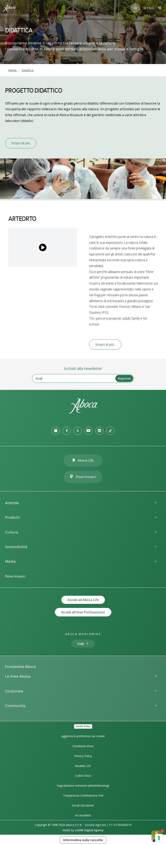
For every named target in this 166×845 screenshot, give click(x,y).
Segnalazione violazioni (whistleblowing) (83, 785)
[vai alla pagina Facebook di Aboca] (67, 431)
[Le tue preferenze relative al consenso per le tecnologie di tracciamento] (159, 838)
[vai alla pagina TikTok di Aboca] (110, 431)
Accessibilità (83, 815)
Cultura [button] (11, 532)
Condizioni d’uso (83, 746)
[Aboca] (9, 8)
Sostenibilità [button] (16, 546)
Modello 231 (83, 766)
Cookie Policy (83, 726)
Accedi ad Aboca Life (83, 600)
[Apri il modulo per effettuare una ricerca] (135, 8)
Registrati (124, 378)
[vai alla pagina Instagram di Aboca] (56, 431)
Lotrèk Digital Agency (89, 830)
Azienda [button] (12, 502)
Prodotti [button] (12, 517)
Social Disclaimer (83, 805)
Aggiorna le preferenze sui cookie (83, 736)
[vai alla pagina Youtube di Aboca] (88, 431)
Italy (80, 643)
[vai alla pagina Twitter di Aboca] (77, 431)
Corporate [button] (14, 691)
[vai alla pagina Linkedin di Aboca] (99, 431)
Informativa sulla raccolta (83, 840)
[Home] (83, 412)
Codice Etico (83, 776)
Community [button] (15, 705)
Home (12, 70)
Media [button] (10, 561)
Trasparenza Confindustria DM (83, 795)
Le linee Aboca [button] (17, 676)
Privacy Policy (83, 756)
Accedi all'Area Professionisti (83, 612)
